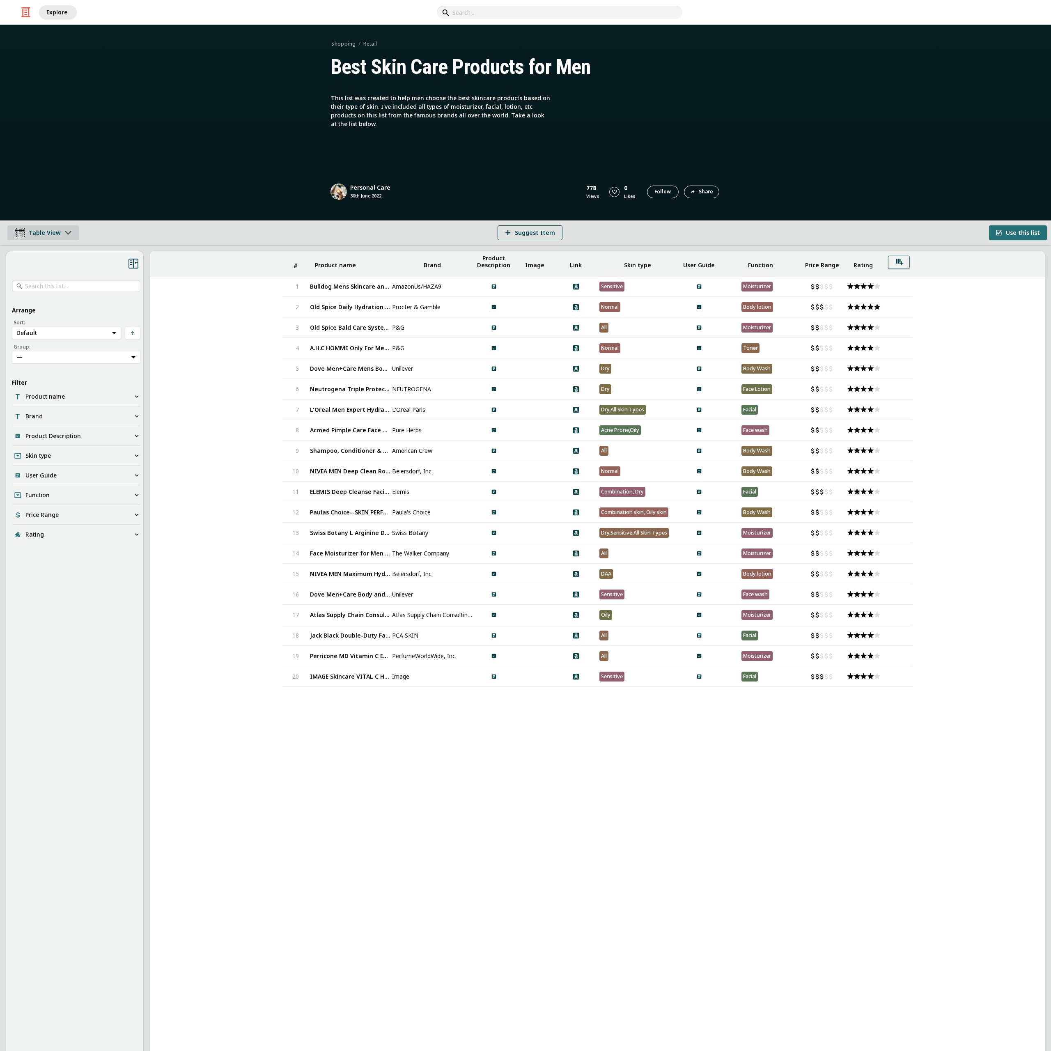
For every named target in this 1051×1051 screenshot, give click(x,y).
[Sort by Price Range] (822, 264)
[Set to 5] (831, 286)
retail (370, 43)
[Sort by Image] (534, 264)
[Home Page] (26, 12)
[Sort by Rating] (863, 264)
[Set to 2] (863, 286)
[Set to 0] (813, 286)
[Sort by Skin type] (638, 264)
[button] (614, 192)
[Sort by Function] (761, 264)
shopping (343, 43)
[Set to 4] (826, 286)
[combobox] (559, 12)
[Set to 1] (817, 286)
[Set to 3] (822, 286)
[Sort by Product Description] (493, 264)
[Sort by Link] (576, 264)
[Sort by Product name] (350, 264)
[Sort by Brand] (432, 264)
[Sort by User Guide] (699, 264)
